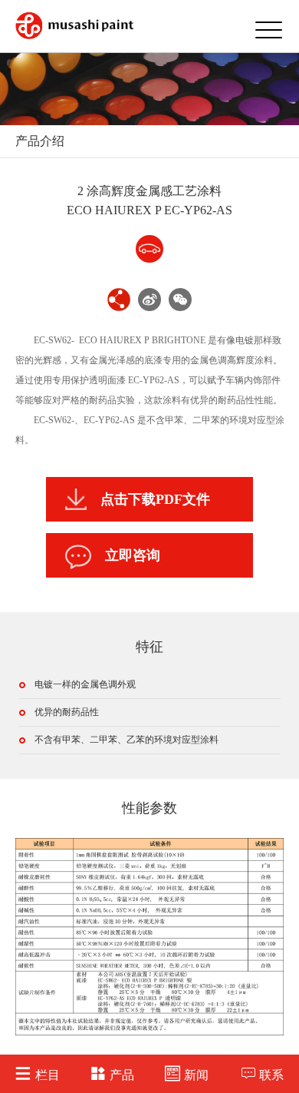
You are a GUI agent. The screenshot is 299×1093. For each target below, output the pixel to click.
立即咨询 (132, 555)
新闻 (196, 1074)
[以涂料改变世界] (74, 25)
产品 (122, 1074)
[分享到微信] (180, 299)
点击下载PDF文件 (155, 499)
